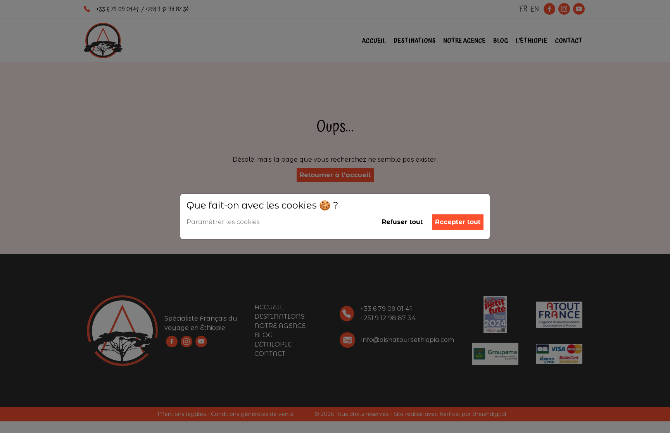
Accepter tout (457, 222)
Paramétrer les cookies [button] (223, 222)
